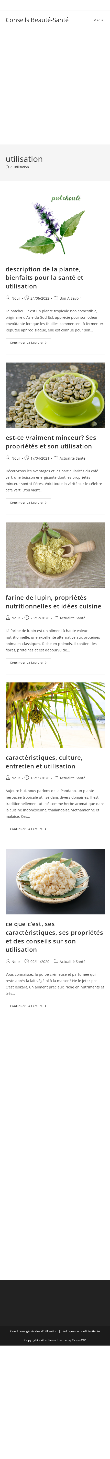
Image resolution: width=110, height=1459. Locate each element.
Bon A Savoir (70, 298)
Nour (16, 298)
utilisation (21, 167)
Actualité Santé (72, 458)
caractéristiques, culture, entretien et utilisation (44, 761)
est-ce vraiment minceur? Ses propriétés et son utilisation (51, 441)
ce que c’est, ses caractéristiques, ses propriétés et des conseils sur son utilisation (54, 937)
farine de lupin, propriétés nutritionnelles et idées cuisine (54, 601)
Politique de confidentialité (81, 1331)
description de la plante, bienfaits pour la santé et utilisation (45, 277)
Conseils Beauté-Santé (37, 20)
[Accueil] (7, 167)
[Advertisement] (55, 87)
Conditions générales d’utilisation (33, 1331)
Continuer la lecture (30, 343)
